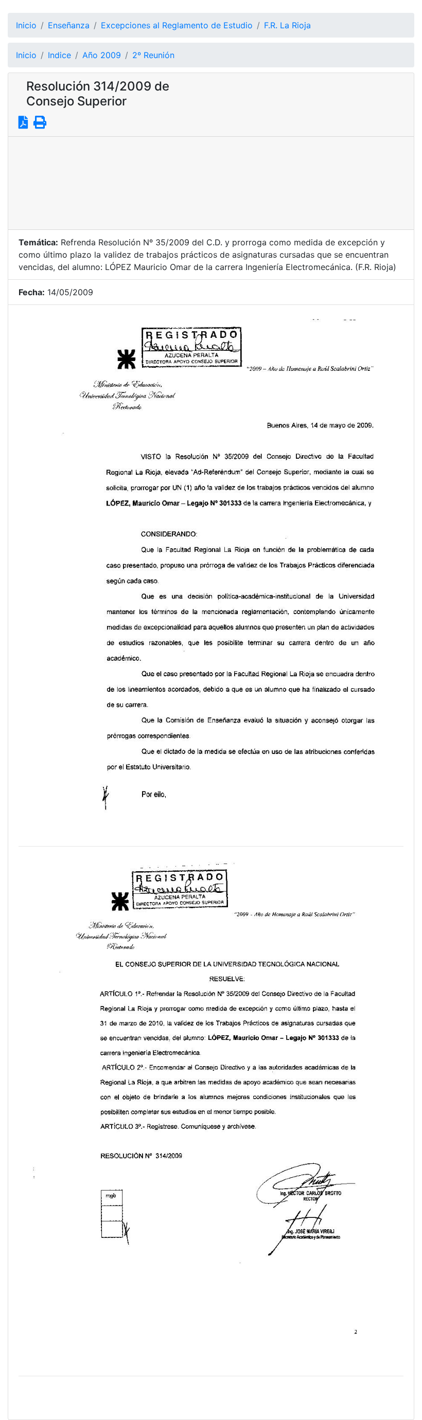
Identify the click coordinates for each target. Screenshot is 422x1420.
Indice (59, 55)
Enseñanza (69, 25)
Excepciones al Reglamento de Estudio (177, 25)
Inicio (26, 25)
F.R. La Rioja (287, 25)
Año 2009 (101, 55)
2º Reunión (153, 55)
